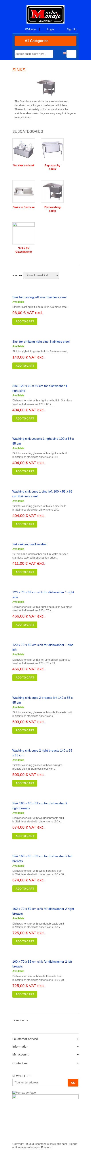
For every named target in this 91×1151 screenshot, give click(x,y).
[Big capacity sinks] (52, 151)
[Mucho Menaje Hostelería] (45, 22)
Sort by (17, 275)
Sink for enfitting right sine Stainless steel (41, 341)
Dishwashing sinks (52, 209)
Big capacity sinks (52, 167)
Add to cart (25, 321)
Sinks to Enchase (24, 207)
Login (50, 29)
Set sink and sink (23, 165)
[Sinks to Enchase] (23, 193)
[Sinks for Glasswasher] (23, 234)
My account (20, 1054)
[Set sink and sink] (23, 151)
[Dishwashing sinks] (52, 193)
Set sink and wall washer (29, 544)
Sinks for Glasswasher (23, 250)
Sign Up (71, 29)
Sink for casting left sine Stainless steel (39, 297)
